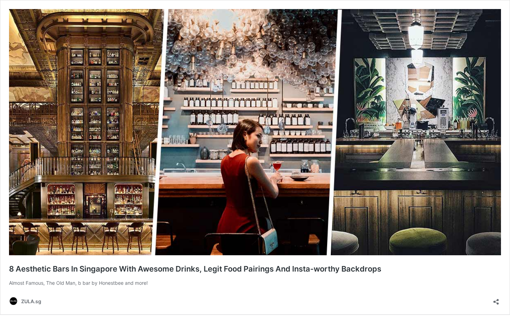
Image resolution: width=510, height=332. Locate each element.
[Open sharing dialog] (496, 299)
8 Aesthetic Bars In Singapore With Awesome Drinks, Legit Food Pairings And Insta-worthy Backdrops (195, 268)
